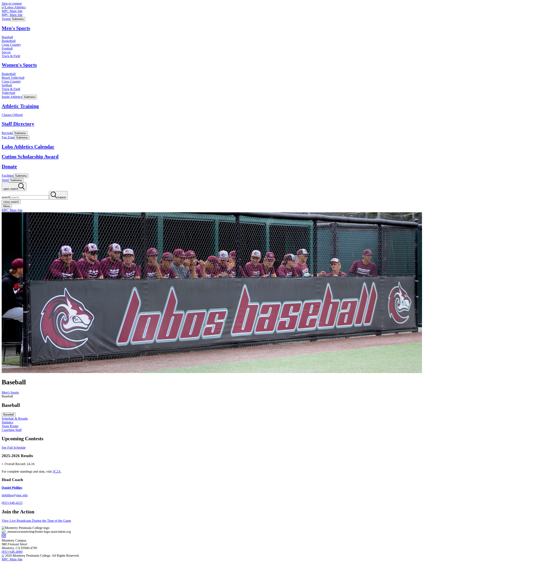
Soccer (6, 52)
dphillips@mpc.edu (15, 495)
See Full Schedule (14, 447)
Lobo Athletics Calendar (28, 146)
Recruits (7, 133)
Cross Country (11, 44)
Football (7, 48)
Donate (9, 166)
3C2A (57, 471)
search (6, 197)
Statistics (7, 422)
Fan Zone (8, 137)
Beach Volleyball (13, 77)
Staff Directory (18, 124)
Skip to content (12, 3)
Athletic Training (20, 106)
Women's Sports (19, 65)
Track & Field (11, 56)
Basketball (9, 41)
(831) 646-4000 (12, 552)
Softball (7, 85)
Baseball (7, 37)
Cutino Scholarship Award (30, 156)
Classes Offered (12, 115)
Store (5, 180)
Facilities (7, 175)
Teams (6, 19)
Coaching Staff (12, 430)
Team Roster (10, 426)
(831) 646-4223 (12, 503)
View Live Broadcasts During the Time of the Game (36, 520)
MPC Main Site (12, 11)
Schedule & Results (15, 418)
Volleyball (8, 93)
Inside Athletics (12, 97)
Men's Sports (16, 28)
